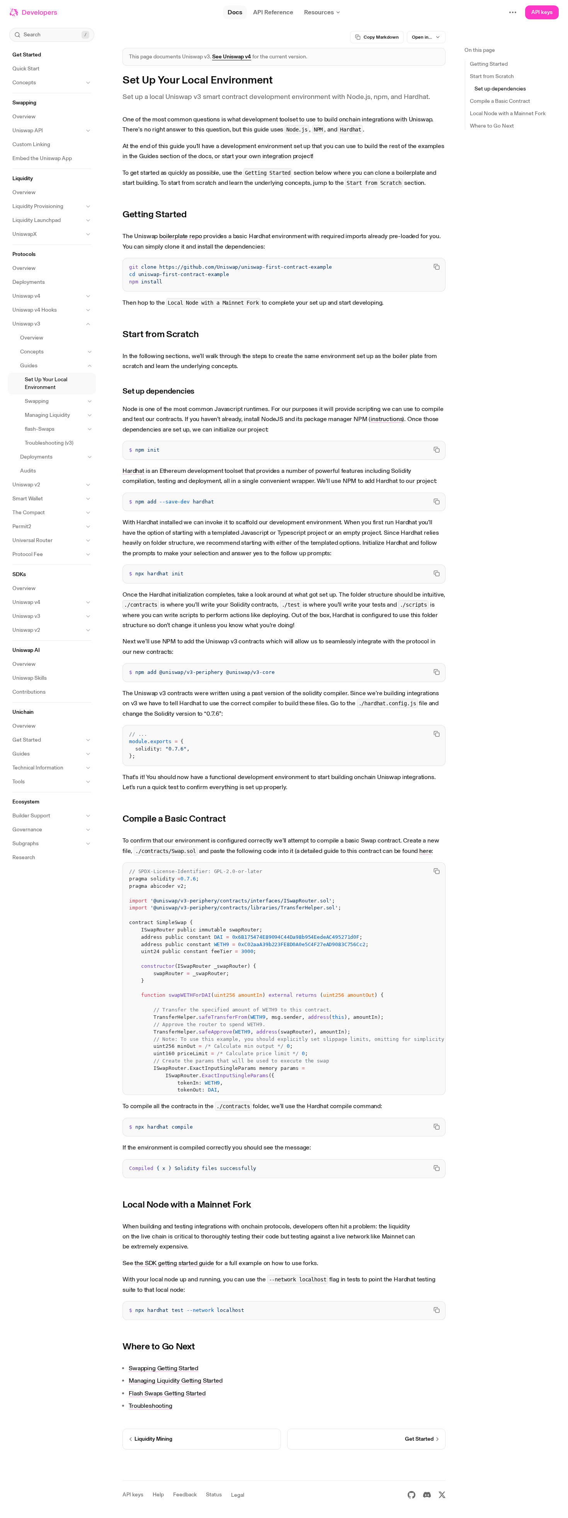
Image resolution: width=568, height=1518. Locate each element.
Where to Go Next (158, 1346)
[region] (284, 274)
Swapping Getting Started (163, 1368)
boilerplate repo (180, 236)
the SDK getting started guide (174, 1263)
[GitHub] (411, 1495)
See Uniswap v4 (231, 56)
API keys (542, 12)
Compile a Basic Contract (174, 818)
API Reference (273, 12)
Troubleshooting (150, 1405)
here (425, 851)
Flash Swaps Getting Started (167, 1393)
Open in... (422, 37)
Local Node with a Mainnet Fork (186, 1204)
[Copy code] (436, 266)
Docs (235, 12)
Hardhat (133, 470)
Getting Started (154, 214)
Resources (319, 12)
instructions (386, 419)
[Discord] (427, 1495)
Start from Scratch (160, 333)
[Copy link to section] (192, 214)
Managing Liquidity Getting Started (176, 1380)
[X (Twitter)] (442, 1494)
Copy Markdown (381, 37)
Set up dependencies (158, 391)
